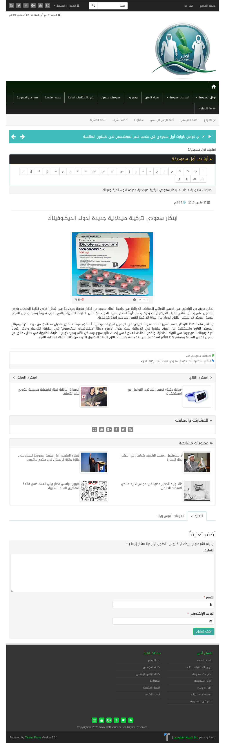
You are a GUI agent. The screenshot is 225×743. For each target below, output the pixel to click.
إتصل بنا (188, 5)
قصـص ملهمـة (53, 97)
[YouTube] (41, 6)
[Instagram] (48, 6)
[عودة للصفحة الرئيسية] (183, 49)
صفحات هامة (152, 653)
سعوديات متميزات (110, 97)
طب (183, 190)
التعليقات (197, 516)
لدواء (144, 361)
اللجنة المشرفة (97, 120)
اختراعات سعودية (179, 97)
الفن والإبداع (204, 687)
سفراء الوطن (152, 97)
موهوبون (132, 97)
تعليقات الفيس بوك (171, 516)
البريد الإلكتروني (200, 614)
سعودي (173, 361)
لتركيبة (152, 361)
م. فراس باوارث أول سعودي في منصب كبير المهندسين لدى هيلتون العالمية (141, 136)
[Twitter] (19, 6)
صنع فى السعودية (27, 97)
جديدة (183, 361)
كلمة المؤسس (189, 120)
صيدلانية (163, 361)
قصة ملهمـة (204, 660)
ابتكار (208, 361)
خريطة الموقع (208, 5)
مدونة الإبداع (208, 108)
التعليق (208, 550)
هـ (194, 179)
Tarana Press (33, 737)
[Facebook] (26, 6)
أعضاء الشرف (120, 120)
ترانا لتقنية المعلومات (186, 737)
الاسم (209, 597)
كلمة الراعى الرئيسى (162, 120)
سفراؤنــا (139, 120)
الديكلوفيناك (196, 361)
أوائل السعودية (207, 97)
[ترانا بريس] (167, 737)
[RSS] (12, 6)
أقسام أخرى (204, 653)
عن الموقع (210, 120)
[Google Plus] (33, 6)
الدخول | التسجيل (66, 5)
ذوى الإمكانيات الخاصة (81, 97)
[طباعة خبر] (134, 299)
